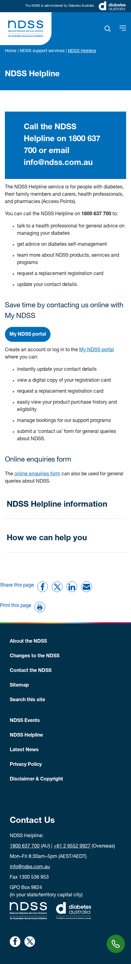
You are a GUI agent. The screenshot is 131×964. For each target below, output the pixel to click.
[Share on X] (57, 586)
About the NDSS (28, 641)
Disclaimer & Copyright (36, 779)
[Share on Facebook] (42, 586)
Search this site (27, 700)
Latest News (24, 750)
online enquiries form (37, 474)
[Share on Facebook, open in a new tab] (15, 941)
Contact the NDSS (30, 671)
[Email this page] (86, 586)
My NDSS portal (96, 350)
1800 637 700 (25, 846)
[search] (108, 28)
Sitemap (19, 685)
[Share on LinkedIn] (71, 586)
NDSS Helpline (26, 735)
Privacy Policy (26, 764)
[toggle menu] (123, 29)
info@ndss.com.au (30, 867)
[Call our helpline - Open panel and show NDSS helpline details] (116, 944)
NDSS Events (25, 721)
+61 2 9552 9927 (72, 846)
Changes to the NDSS (34, 656)
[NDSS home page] (25, 28)
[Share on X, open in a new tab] (29, 941)
